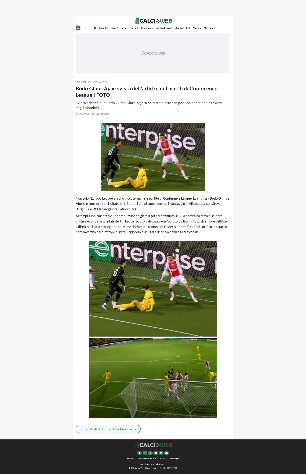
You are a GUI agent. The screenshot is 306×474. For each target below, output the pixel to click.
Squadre (103, 27)
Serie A (114, 27)
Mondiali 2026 (182, 27)
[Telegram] (155, 453)
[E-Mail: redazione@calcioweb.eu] (166, 453)
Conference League (97, 82)
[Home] (95, 28)
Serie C (134, 27)
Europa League (164, 27)
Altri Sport (209, 27)
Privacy (163, 458)
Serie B (124, 27)
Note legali (174, 458)
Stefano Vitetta (84, 114)
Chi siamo (130, 458)
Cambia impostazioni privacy (152, 464)
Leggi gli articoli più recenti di (110, 428)
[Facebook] (139, 453)
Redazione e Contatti (147, 458)
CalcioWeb (81, 82)
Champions (147, 27)
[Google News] (161, 453)
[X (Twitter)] (150, 453)
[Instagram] (144, 453)
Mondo (197, 27)
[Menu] (78, 27)
